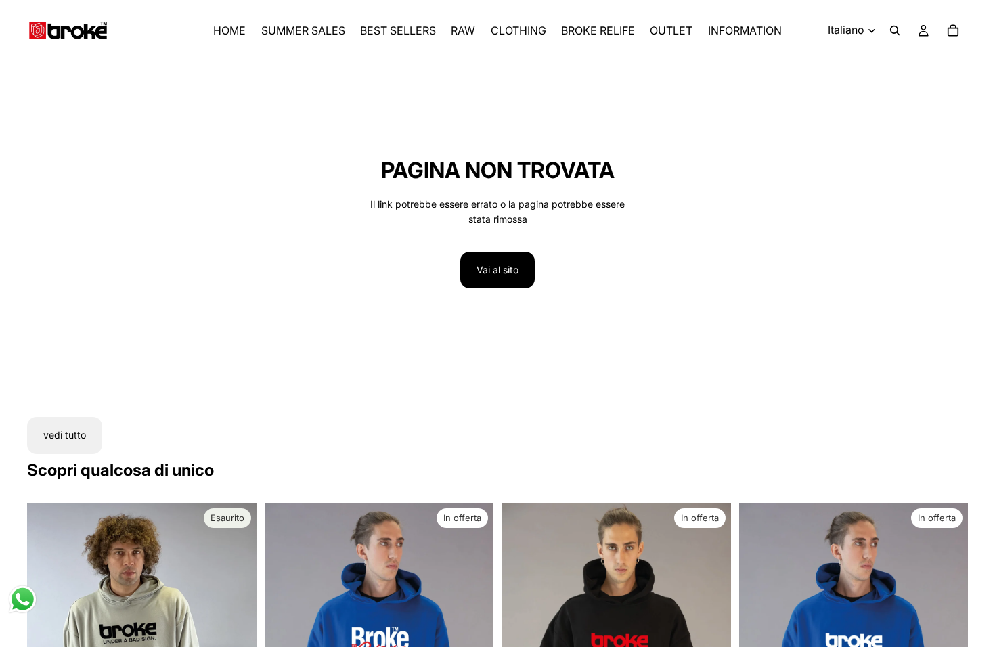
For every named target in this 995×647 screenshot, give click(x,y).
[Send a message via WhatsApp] (23, 599)
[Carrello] (953, 30)
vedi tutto (64, 435)
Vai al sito (497, 269)
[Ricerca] (895, 30)
